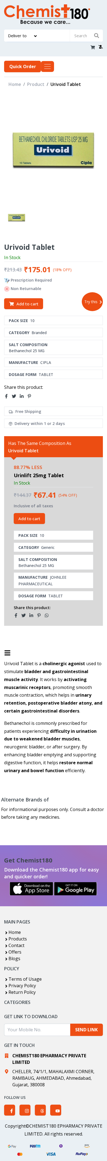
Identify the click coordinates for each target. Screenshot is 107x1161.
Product (35, 84)
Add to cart (27, 303)
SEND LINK (86, 1030)
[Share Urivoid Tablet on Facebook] (8, 396)
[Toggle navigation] (47, 66)
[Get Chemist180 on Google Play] (75, 888)
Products (18, 939)
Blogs (14, 959)
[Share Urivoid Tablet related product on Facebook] (17, 615)
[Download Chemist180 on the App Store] (32, 888)
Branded (39, 332)
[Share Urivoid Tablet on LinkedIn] (23, 396)
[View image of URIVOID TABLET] (16, 217)
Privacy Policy (22, 986)
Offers (15, 952)
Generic (48, 547)
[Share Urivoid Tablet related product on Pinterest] (40, 615)
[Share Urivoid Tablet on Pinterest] (31, 396)
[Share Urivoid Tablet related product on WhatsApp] (48, 615)
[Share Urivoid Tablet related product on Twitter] (25, 615)
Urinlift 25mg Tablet (39, 475)
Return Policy (22, 992)
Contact (16, 945)
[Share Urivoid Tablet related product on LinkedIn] (33, 615)
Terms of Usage (25, 979)
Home (15, 84)
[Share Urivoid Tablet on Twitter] (15, 396)
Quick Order (22, 66)
